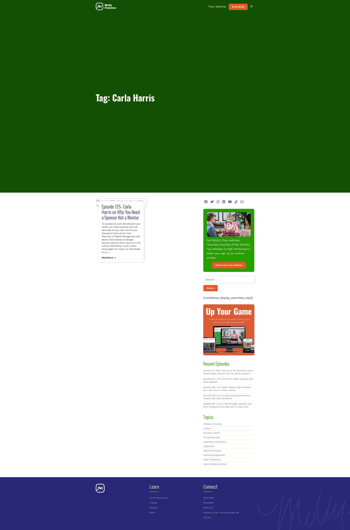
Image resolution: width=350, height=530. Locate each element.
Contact (207, 517)
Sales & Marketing (211, 459)
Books (152, 512)
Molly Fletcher (106, 6)
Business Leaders (211, 433)
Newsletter (208, 503)
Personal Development (214, 455)
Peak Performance (212, 451)
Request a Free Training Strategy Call (221, 512)
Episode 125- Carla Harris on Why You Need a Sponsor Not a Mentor (121, 212)
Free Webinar (217, 6)
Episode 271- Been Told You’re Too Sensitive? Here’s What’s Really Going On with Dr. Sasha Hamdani (228, 372)
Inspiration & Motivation (214, 442)
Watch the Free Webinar (228, 265)
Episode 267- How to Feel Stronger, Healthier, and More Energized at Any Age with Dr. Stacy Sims (227, 405)
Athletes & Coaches (212, 424)
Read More (108, 257)
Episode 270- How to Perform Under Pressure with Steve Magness (228, 380)
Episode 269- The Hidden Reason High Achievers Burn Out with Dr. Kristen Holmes (227, 388)
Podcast (153, 503)
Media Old (208, 508)
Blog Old (153, 508)
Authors (207, 428)
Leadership (208, 446)
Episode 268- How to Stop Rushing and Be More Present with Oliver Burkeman (226, 397)
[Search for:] (228, 279)
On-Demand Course (159, 498)
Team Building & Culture (214, 464)
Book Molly (238, 6)
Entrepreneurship (211, 437)
